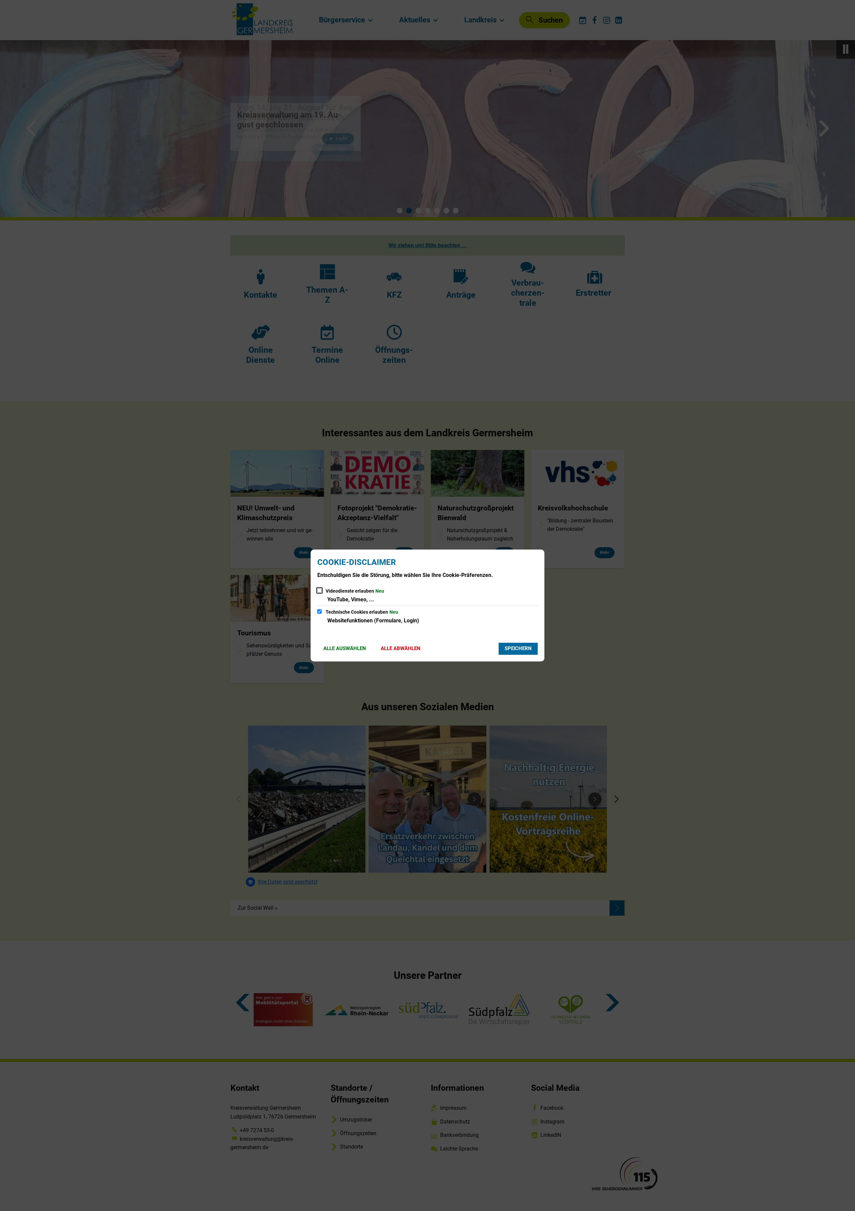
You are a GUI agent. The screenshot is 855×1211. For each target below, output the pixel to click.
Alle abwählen (400, 648)
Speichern (518, 648)
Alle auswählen (344, 648)
